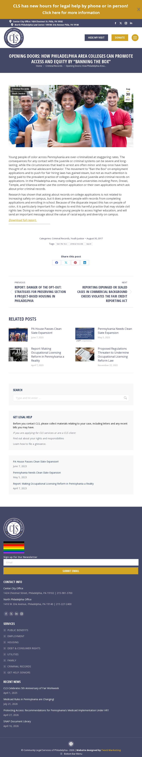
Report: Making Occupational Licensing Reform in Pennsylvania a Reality (47, 354)
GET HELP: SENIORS (18, 672)
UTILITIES (13, 654)
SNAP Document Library (17, 721)
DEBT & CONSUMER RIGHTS (23, 648)
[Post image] (18, 335)
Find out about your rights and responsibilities (38, 438)
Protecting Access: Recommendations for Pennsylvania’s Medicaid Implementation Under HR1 (56, 710)
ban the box (62, 244)
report (88, 244)
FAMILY (11, 660)
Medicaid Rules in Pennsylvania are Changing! (28, 699)
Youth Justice (18, 93)
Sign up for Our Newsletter (20, 557)
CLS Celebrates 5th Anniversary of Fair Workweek (31, 688)
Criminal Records (20, 89)
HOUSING (13, 642)
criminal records (76, 244)
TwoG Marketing (111, 750)
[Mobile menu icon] (135, 37)
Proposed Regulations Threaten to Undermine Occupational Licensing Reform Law (113, 354)
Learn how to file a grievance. (29, 444)
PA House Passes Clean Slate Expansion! (46, 331)
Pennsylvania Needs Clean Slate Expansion (115, 331)
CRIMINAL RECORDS (19, 666)
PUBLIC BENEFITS (17, 630)
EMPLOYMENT (15, 636)
